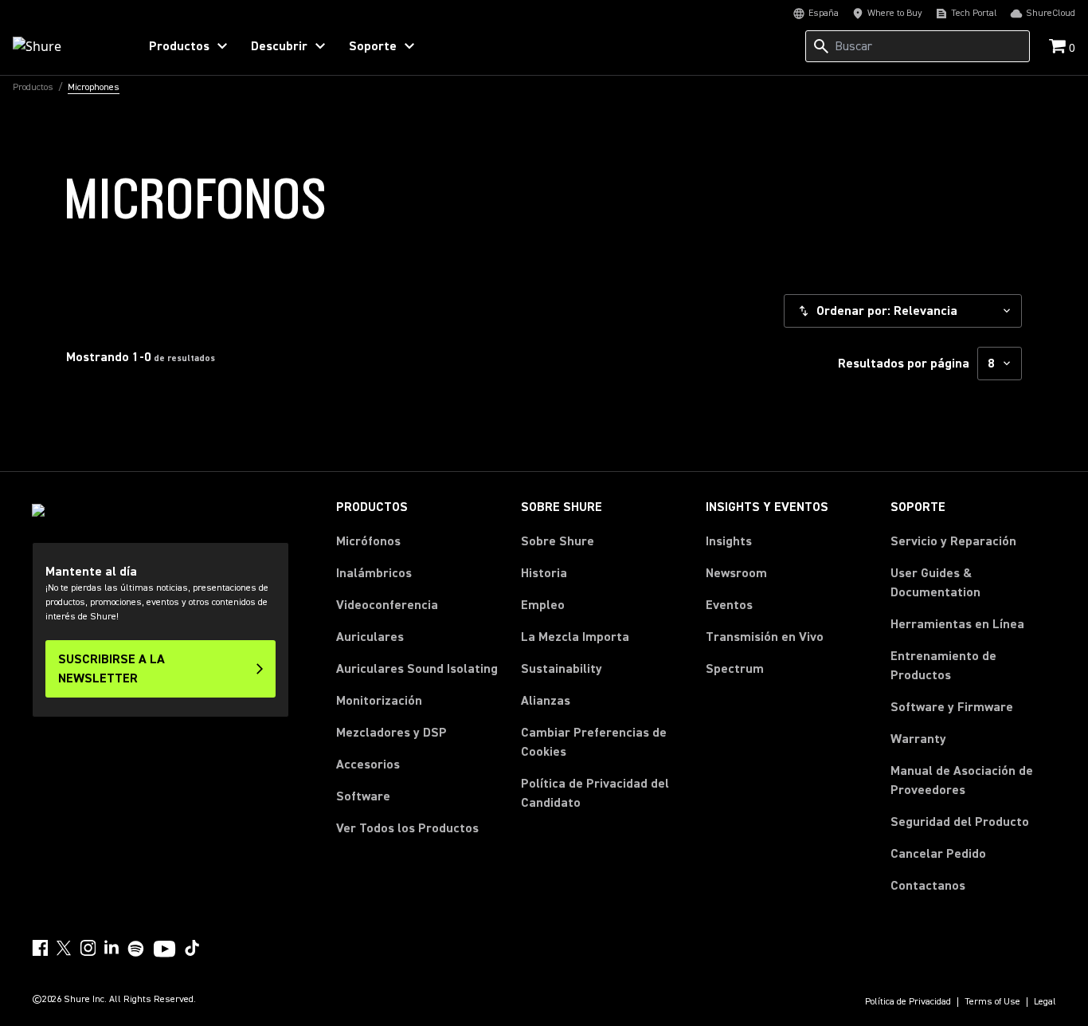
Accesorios (368, 764)
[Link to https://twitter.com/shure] (64, 948)
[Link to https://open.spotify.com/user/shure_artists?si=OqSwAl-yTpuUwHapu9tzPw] (136, 948)
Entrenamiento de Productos (943, 665)
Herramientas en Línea (957, 624)
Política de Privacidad (908, 1002)
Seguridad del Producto (959, 822)
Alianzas (545, 701)
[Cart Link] (1059, 47)
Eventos (729, 605)
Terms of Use (992, 1002)
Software (363, 796)
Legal (1045, 1002)
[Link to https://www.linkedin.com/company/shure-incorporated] (111, 948)
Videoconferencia (387, 605)
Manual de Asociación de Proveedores (973, 780)
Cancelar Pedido (938, 853)
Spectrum (735, 669)
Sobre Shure (557, 541)
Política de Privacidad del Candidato (595, 793)
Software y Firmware (951, 707)
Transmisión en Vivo (765, 637)
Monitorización (379, 701)
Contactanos (927, 885)
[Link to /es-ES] (65, 46)
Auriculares (370, 637)
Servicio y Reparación (953, 541)
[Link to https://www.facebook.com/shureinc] (40, 948)
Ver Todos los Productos (407, 828)
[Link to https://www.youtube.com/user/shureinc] (164, 950)
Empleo (543, 605)
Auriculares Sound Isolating (417, 669)
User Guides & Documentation (935, 582)
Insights (729, 541)
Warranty (918, 739)
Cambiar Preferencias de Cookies (594, 742)
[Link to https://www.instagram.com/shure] (88, 948)
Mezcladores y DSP (391, 733)
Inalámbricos (374, 573)
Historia (544, 573)
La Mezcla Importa (575, 637)
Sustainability (561, 669)
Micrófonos (368, 541)
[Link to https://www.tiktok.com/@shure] (192, 948)
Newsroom (736, 573)
